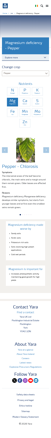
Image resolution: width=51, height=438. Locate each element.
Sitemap (25, 411)
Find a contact (25, 312)
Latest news (25, 363)
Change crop (11, 67)
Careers (25, 359)
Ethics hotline (25, 406)
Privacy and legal (25, 400)
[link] (12, 91)
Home (5, 13)
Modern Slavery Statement (25, 417)
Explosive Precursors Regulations (26, 367)
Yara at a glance (25, 350)
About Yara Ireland (25, 354)
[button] (5, 150)
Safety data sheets (25, 395)
